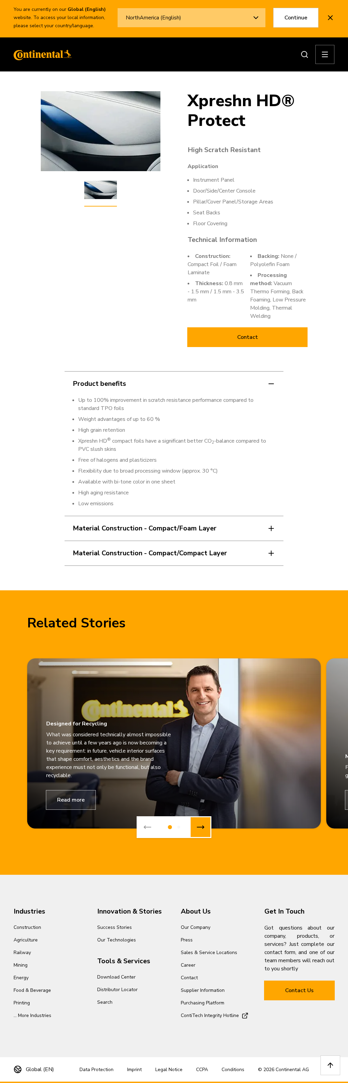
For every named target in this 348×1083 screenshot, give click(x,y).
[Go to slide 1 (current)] (170, 827)
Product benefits (99, 383)
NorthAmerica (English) (153, 17)
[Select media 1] (100, 190)
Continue (295, 17)
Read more (71, 800)
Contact (247, 337)
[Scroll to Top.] (330, 1065)
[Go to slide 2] (178, 827)
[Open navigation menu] (324, 54)
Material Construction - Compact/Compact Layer (150, 553)
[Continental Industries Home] (41, 54)
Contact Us (299, 990)
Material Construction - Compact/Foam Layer (144, 528)
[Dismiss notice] (330, 18)
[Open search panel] (304, 54)
